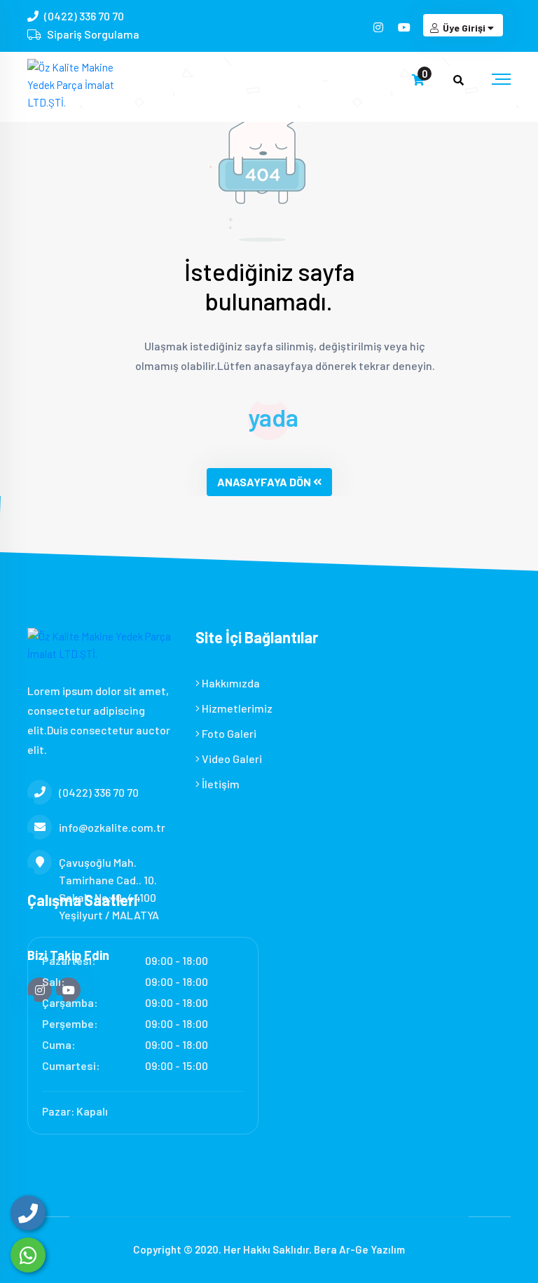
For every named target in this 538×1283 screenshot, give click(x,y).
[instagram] (379, 27)
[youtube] (405, 27)
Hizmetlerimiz (236, 708)
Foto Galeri (228, 733)
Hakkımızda (230, 682)
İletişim (220, 783)
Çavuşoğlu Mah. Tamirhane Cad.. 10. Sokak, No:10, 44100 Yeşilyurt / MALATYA (109, 888)
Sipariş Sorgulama (93, 34)
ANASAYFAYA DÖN (264, 481)
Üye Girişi (464, 28)
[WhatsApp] (28, 1254)
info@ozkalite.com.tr (112, 827)
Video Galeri (231, 758)
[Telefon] (28, 1212)
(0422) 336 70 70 (84, 15)
